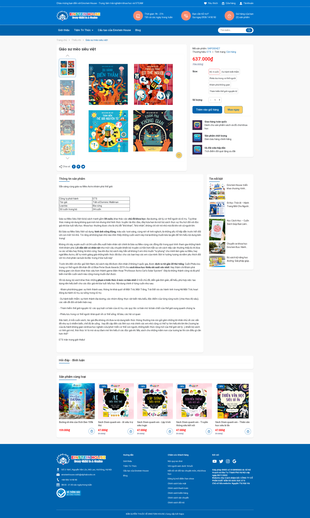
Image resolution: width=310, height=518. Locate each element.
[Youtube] (214, 461)
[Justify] (249, 30)
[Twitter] (221, 461)
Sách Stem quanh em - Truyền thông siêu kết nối (192, 424)
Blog (138, 30)
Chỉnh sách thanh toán (178, 488)
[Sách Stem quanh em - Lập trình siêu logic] (155, 401)
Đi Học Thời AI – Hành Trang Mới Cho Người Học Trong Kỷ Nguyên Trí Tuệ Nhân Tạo (238, 204)
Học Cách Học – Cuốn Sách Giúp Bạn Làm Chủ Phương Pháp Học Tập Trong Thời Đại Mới (239, 222)
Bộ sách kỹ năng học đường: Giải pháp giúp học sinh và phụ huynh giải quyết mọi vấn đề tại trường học (238, 259)
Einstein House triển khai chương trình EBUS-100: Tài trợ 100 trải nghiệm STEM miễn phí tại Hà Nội (238, 187)
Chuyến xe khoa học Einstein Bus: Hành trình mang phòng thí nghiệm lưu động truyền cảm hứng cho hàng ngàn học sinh (238, 245)
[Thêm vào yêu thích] (179, 155)
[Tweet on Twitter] (83, 166)
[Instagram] (227, 461)
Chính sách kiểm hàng (178, 493)
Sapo (181, 514)
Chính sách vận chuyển (178, 498)
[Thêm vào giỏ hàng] (91, 431)
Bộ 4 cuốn (214, 72)
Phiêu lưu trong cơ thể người (223, 78)
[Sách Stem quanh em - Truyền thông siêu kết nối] (194, 401)
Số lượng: (197, 100)
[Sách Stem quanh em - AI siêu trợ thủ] (116, 401)
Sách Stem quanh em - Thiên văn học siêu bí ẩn (232, 424)
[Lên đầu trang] (304, 508)
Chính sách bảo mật (177, 483)
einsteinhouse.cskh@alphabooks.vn (78, 474)
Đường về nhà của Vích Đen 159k (76, 422)
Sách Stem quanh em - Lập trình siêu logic (154, 424)
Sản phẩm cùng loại (72, 377)
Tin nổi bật (216, 178)
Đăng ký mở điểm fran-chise (181, 478)
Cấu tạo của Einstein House (114, 30)
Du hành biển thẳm (230, 72)
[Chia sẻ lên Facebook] (74, 166)
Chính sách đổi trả (176, 502)
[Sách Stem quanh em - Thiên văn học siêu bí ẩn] (233, 401)
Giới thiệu (63, 30)
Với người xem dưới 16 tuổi (180, 466)
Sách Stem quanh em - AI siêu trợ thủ (115, 424)
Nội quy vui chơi (175, 461)
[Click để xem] (131, 107)
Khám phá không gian (220, 85)
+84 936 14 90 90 (69, 480)
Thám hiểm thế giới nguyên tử (223, 91)
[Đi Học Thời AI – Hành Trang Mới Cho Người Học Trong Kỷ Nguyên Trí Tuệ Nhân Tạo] (217, 209)
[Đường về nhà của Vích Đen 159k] (77, 401)
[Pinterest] (78, 166)
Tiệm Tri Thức (82, 30)
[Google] (234, 461)
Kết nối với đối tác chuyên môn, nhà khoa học (187, 472)
